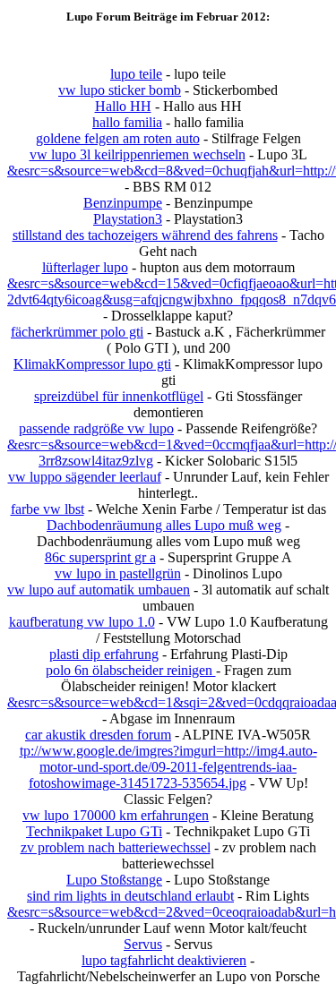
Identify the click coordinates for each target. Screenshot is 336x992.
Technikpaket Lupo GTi (94, 831)
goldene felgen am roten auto (118, 138)
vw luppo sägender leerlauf (84, 476)
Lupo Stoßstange (114, 879)
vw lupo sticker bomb (119, 90)
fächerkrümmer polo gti (77, 331)
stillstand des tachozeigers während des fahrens (145, 235)
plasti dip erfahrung (104, 654)
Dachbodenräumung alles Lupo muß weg (164, 525)
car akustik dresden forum (98, 734)
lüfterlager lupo (85, 267)
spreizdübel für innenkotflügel (118, 396)
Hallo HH (123, 106)
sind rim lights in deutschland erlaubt (130, 895)
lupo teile (136, 73)
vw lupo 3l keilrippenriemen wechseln (138, 154)
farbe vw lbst (47, 509)
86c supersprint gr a (100, 557)
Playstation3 (127, 219)
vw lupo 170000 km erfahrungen (115, 815)
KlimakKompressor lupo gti (92, 364)
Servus (143, 944)
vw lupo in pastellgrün (118, 573)
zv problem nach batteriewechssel (116, 847)
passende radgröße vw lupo (96, 428)
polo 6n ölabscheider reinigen (131, 670)
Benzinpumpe (122, 202)
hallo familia (127, 122)
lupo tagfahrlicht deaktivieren (164, 960)
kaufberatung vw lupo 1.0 (82, 621)
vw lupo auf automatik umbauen (98, 589)
